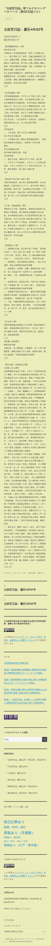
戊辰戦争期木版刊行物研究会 (16, 663)
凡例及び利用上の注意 (13, 931)
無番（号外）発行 (15, 827)
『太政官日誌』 (31, 573)
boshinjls (7, 573)
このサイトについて (12, 926)
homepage (9, 920)
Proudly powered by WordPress (21, 941)
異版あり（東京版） (13, 837)
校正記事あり (14, 822)
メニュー (8, 19)
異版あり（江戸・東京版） (22, 845)
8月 (24, 573)
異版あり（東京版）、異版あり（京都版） (16, 841)
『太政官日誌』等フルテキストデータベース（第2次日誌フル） (25, 10)
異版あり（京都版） (19, 832)
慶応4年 (40, 573)
